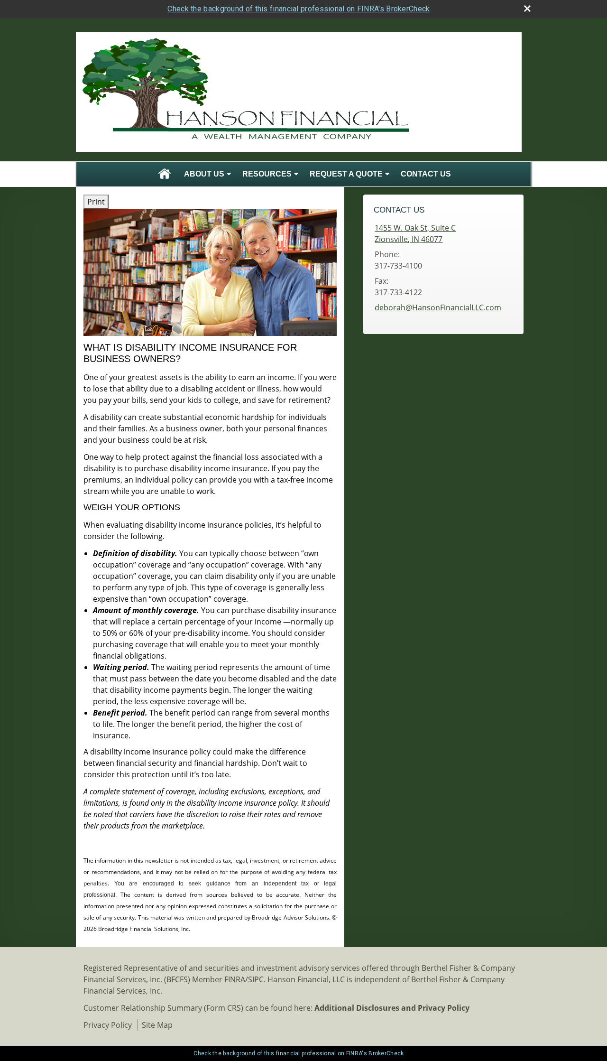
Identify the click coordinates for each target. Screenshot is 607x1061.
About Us (204, 174)
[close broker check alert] (527, 8)
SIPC (256, 979)
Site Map (157, 1025)
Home (164, 174)
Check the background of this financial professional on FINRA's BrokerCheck (298, 8)
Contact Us (426, 174)
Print (96, 201)
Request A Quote (346, 174)
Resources (267, 174)
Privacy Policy (107, 1025)
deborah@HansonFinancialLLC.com (438, 307)
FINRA (234, 979)
